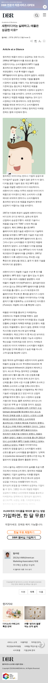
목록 (32, 592)
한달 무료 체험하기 (24, 532)
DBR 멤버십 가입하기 (24, 537)
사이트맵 (16, 650)
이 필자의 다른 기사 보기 (22, 569)
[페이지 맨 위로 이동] (42, 645)
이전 (23, 592)
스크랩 (44, 41)
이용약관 (24, 642)
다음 (41, 592)
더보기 (31, 41)
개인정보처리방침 (14, 646)
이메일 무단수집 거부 (33, 646)
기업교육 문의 (29, 650)
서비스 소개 (12, 642)
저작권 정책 (36, 642)
